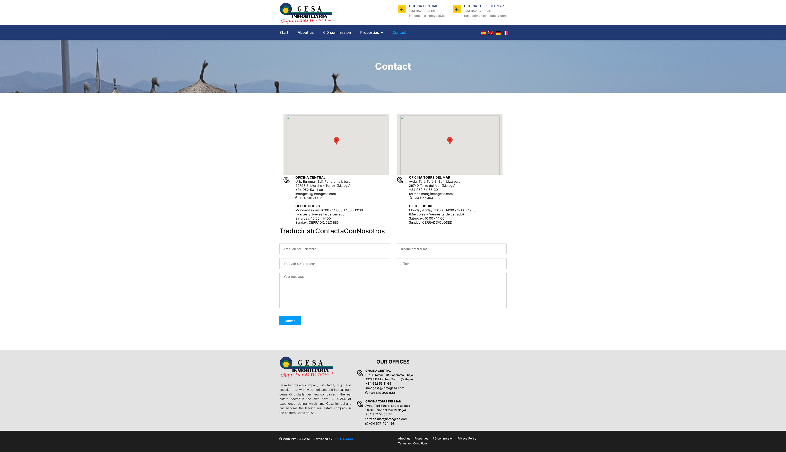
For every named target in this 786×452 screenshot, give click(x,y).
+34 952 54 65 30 (477, 11)
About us (306, 32)
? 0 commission (443, 438)
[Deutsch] (498, 32)
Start (283, 32)
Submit (290, 320)
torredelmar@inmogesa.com (485, 16)
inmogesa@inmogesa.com (428, 16)
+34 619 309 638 (312, 198)
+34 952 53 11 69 (422, 11)
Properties (370, 32)
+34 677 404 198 (426, 198)
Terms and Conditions (413, 443)
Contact (399, 32)
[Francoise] (505, 32)
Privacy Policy (466, 438)
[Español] (483, 32)
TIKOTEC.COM (343, 439)
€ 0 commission (337, 32)
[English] (490, 32)
